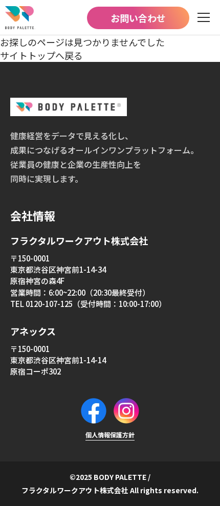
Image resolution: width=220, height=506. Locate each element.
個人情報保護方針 (110, 434)
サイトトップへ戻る (41, 55)
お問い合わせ (138, 18)
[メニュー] (203, 18)
